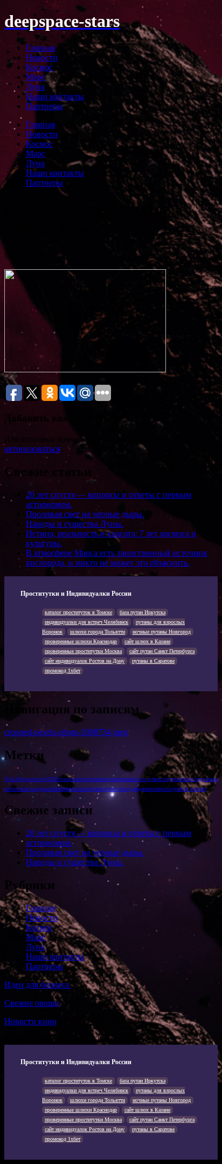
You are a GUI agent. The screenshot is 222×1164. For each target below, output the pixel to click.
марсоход (164, 789)
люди (138, 789)
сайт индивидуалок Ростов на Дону (84, 661)
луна (108, 789)
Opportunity (32, 779)
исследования (172, 779)
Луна (35, 86)
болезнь (65, 779)
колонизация (57, 789)
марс (149, 789)
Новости (42, 57)
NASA (11, 779)
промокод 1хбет (62, 670)
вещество (84, 779)
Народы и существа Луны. (74, 523)
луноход (123, 789)
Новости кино (30, 1021)
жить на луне (142, 779)
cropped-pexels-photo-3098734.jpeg (66, 732)
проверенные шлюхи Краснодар (81, 641)
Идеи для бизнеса (37, 984)
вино (100, 779)
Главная (40, 47)
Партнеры (44, 106)
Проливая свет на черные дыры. (85, 514)
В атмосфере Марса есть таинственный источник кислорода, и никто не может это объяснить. (116, 557)
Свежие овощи (31, 1003)
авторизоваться (32, 448)
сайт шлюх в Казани (147, 641)
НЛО (51, 779)
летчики (94, 789)
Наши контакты (55, 96)
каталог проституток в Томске (78, 612)
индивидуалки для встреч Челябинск (86, 622)
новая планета (190, 789)
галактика (117, 779)
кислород (32, 789)
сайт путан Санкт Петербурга (162, 651)
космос (78, 789)
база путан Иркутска (142, 612)
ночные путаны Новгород (162, 632)
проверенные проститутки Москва (83, 651)
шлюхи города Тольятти (97, 632)
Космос (39, 67)
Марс (35, 76)
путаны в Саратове (153, 661)
